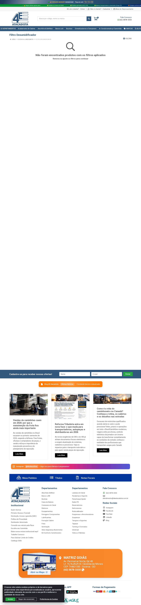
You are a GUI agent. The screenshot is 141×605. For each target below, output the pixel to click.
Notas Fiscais (88, 478)
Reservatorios (77, 505)
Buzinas (44, 499)
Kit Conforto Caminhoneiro (51, 533)
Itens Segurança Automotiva (52, 530)
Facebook (109, 511)
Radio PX (75, 502)
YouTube (109, 514)
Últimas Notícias (67, 384)
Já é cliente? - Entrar (77, 9)
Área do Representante (124, 9)
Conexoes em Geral (49, 505)
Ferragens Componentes (51, 514)
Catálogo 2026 (16, 541)
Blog (107, 520)
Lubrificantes (46, 517)
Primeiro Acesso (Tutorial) (20, 513)
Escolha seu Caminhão (19, 528)
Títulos (58, 478)
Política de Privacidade (19, 519)
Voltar (128, 39)
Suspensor (76, 517)
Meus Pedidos (29, 478)
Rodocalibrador (77, 511)
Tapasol (75, 524)
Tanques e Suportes (79, 521)
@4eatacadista (31, 466)
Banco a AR (46, 496)
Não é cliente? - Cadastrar (100, 9)
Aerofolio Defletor (48, 493)
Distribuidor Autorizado (19, 522)
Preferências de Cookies (49, 599)
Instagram (109, 508)
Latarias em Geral (78, 493)
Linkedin (109, 517)
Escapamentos (47, 511)
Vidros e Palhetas (78, 533)
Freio (43, 524)
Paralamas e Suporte (79, 496)
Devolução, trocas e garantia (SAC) (23, 516)
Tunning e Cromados (79, 527)
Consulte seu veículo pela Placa (22, 525)
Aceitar (10, 599)
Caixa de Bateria (47, 502)
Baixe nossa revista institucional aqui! (24, 531)
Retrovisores (76, 508)
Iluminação (46, 527)
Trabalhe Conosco (17, 535)
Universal (75, 530)
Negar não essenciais (26, 599)
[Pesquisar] (89, 18)
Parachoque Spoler (79, 499)
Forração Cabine (48, 521)
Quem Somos (16, 510)
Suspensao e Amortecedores (83, 514)
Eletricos (45, 508)
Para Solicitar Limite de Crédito (22, 538)
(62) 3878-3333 (125, 20)
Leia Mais (19, 454)
